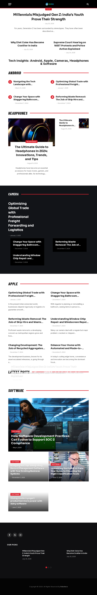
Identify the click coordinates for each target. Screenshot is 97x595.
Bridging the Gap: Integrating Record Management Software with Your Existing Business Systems (27, 469)
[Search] (87, 4)
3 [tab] (51, 567)
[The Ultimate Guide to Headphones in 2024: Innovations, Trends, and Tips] (31, 132)
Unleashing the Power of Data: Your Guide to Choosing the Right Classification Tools (67, 471)
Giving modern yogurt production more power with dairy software (26, 501)
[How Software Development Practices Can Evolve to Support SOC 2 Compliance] (48, 425)
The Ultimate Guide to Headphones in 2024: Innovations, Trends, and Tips (31, 153)
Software (16, 431)
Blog (48, 9)
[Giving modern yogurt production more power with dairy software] (28, 496)
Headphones (31, 141)
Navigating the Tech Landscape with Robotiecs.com (24, 83)
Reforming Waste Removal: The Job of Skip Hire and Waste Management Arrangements (71, 98)
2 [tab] (48, 567)
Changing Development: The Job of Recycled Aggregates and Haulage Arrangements (25, 347)
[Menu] (9, 4)
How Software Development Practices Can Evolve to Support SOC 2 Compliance (40, 439)
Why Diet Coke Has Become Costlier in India (27, 44)
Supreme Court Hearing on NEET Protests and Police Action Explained (69, 45)
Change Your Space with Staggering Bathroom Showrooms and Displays (27, 98)
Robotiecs (64, 587)
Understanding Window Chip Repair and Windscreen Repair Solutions (26, 257)
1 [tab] (46, 567)
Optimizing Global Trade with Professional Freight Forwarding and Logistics (72, 83)
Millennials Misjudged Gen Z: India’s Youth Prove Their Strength (48, 17)
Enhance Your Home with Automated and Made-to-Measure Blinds (66, 347)
